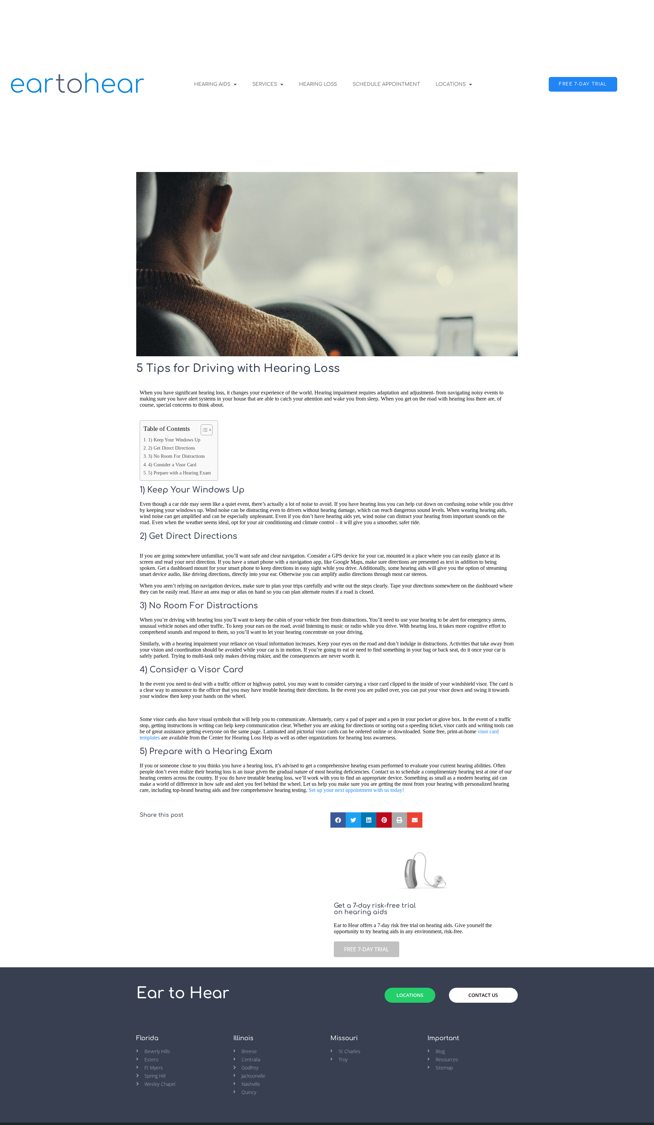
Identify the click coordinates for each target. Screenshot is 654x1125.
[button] (338, 820)
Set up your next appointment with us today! (356, 790)
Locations (451, 84)
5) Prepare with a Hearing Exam (179, 472)
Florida (147, 1038)
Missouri (344, 1038)
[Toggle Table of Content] (203, 430)
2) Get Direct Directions (171, 448)
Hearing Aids (212, 84)
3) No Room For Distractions (176, 456)
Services (264, 84)
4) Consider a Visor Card (172, 464)
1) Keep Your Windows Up (174, 439)
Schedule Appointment (386, 84)
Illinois (243, 1038)
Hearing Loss (318, 84)
